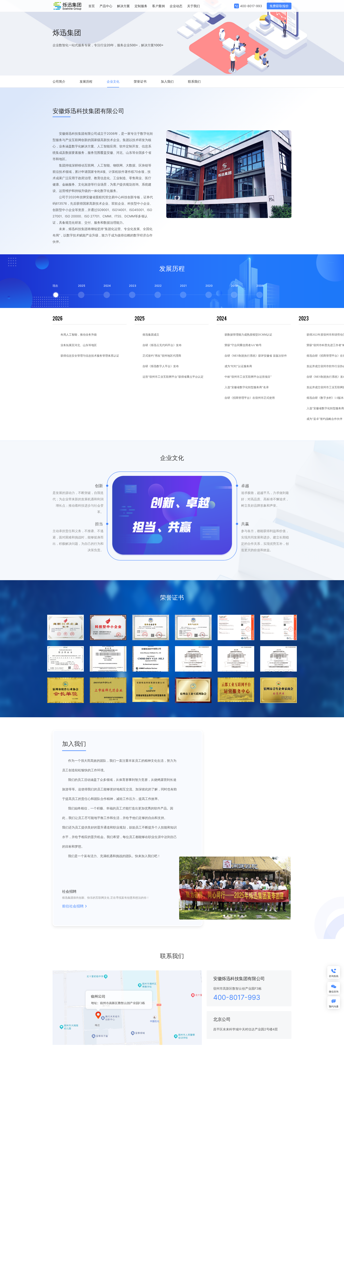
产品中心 (106, 6)
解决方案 (123, 6)
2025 (81, 285)
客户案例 (158, 6)
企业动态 (176, 6)
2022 (157, 285)
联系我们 (194, 81)
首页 (91, 6)
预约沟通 (333, 1006)
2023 (132, 285)
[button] (224, 916)
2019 (234, 285)
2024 (107, 285)
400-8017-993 (251, 6)
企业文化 (113, 81)
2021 (183, 285)
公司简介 (59, 81)
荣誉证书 (140, 81)
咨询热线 (333, 976)
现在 (55, 285)
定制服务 (141, 6)
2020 (208, 285)
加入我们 (167, 81)
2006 (259, 285)
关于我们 (193, 6)
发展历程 (86, 81)
